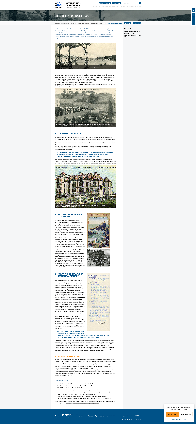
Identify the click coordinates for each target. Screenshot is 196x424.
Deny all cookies (186, 414)
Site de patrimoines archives (62, 23)
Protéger (112, 7)
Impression (138, 23)
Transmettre (120, 7)
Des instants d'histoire (83, 23)
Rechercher (96, 7)
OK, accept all (172, 414)
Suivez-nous (116, 3)
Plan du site (124, 419)
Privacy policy (183, 419)
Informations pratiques (133, 7)
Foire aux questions (81, 415)
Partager (128, 23)
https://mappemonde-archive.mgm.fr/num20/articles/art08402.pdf (83, 403)
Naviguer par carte (103, 3)
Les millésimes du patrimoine (98, 23)
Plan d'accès (91, 415)
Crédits (136, 419)
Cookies (139, 419)
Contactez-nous (125, 415)
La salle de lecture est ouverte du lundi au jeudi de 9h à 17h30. (107, 415)
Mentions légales (130, 419)
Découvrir (105, 7)
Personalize (175, 419)
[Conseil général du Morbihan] (136, 415)
